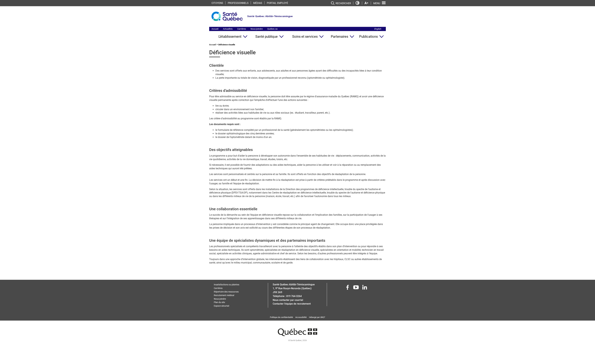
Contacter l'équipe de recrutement (292, 303)
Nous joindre (257, 29)
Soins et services (305, 36)
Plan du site (219, 302)
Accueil (215, 29)
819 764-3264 (294, 296)
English (377, 29)
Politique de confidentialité (281, 317)
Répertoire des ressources (226, 291)
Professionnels (238, 3)
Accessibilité (301, 317)
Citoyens (217, 3)
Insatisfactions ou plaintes (226, 284)
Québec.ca (272, 29)
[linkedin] (365, 288)
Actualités (228, 29)
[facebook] (348, 288)
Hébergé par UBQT (317, 317)
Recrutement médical (224, 295)
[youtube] (356, 288)
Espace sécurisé (221, 306)
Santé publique (266, 36)
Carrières (241, 29)
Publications (368, 36)
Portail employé (277, 3)
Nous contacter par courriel (288, 300)
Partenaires (339, 36)
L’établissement (229, 36)
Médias (257, 3)
